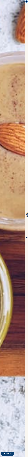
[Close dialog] (26, 1)
